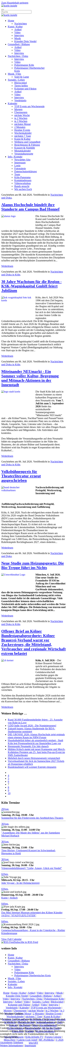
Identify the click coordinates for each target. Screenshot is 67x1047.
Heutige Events (22, 130)
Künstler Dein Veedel (25, 41)
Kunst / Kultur (15, 26)
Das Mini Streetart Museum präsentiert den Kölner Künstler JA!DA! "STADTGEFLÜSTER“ (31, 914)
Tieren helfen (21, 85)
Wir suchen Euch (23, 189)
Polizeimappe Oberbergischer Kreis (32, 975)
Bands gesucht (21, 186)
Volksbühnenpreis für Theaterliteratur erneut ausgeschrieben (21, 476)
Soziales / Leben (16, 79)
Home (11, 20)
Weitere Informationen (11, 1045)
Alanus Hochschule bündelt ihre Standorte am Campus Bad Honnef (30, 207)
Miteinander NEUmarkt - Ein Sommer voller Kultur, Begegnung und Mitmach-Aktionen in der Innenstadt (30, 378)
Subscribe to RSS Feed (26, 942)
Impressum (20, 162)
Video (17, 32)
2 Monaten (19, 127)
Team (17, 174)
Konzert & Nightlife (24, 147)
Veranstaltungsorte (23, 153)
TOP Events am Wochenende (29, 106)
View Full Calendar (11, 939)
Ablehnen (18, 1042)
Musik (17, 38)
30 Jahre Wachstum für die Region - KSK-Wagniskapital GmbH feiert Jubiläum (31, 286)
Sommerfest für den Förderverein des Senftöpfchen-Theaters (32, 818)
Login (17, 165)
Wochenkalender (23, 133)
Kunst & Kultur (22, 139)
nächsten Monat (22, 124)
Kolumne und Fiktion (25, 88)
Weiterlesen (7, 266)
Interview (19, 35)
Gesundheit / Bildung (19, 44)
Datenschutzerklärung (25, 171)
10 (9, 793)
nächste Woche (22, 115)
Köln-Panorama (22, 177)
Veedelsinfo (20, 100)
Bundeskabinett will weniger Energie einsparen (32, 767)
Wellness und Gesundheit (27, 141)
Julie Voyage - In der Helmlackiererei (20, 883)
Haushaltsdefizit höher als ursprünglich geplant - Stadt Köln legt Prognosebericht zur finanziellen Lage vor (35, 742)
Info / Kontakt (15, 156)
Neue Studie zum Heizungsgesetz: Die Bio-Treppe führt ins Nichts (32, 565)
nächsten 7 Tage (22, 136)
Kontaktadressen (22, 180)
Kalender (12, 103)
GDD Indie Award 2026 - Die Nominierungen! (32, 725)
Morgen (18, 109)
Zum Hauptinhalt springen (14, 2)
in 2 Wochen (20, 118)
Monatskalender (22, 150)
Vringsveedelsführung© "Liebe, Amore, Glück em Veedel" (31, 868)
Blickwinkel (20, 82)
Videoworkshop (22, 183)
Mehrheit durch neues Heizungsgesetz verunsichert (34, 758)
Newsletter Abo (22, 159)
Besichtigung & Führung (27, 144)
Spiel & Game (21, 76)
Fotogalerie (20, 168)
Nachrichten (20, 23)
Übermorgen (20, 112)
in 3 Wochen (20, 121)
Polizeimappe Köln (24, 65)
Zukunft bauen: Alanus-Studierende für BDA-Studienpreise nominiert (31, 730)
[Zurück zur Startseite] (9, 5)
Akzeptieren (6, 1042)
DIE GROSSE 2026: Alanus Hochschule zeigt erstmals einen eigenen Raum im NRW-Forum (36, 736)
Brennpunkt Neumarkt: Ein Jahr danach (28, 746)
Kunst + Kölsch (9, 897)
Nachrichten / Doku (18, 56)
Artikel (17, 29)
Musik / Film (14, 73)
